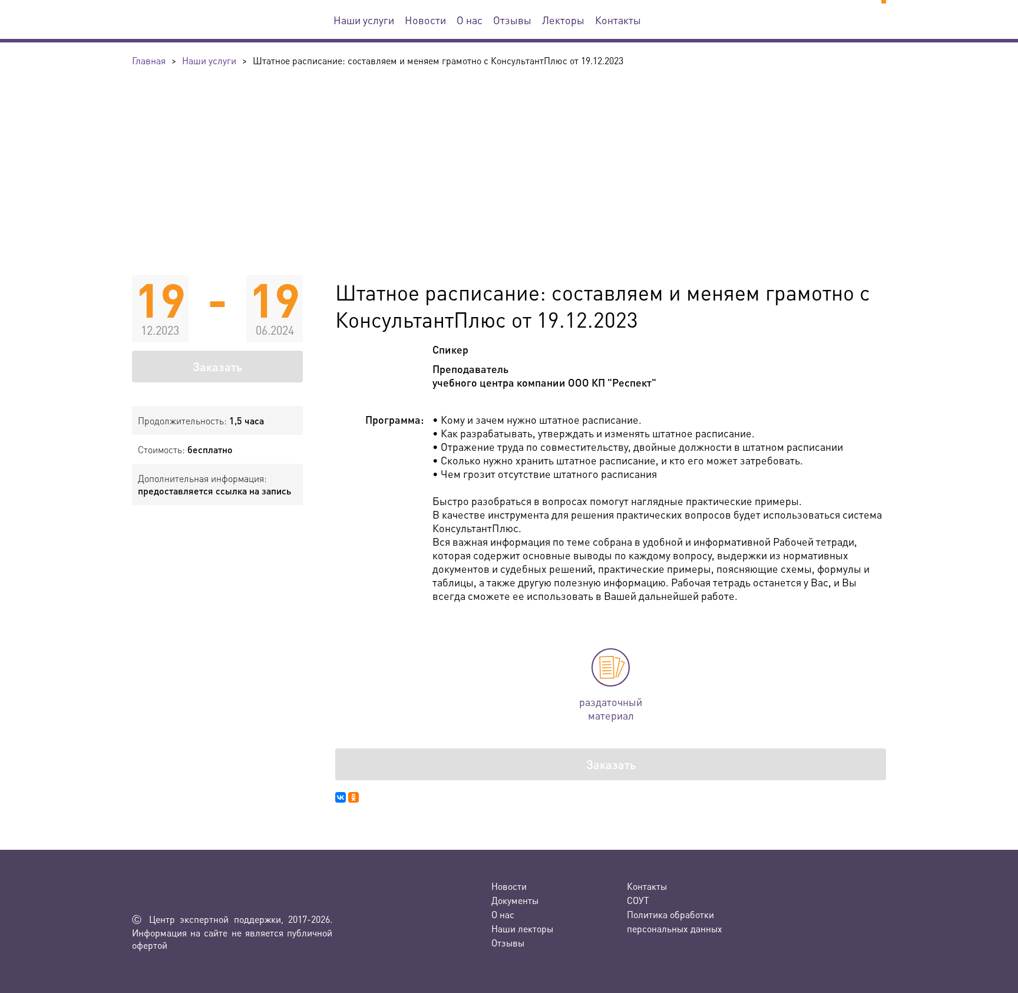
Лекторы (563, 20)
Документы (514, 900)
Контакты (618, 20)
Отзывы (512, 20)
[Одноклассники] (353, 797)
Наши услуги (363, 20)
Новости (425, 20)
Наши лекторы (522, 928)
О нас (469, 20)
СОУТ (638, 900)
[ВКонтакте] (340, 797)
